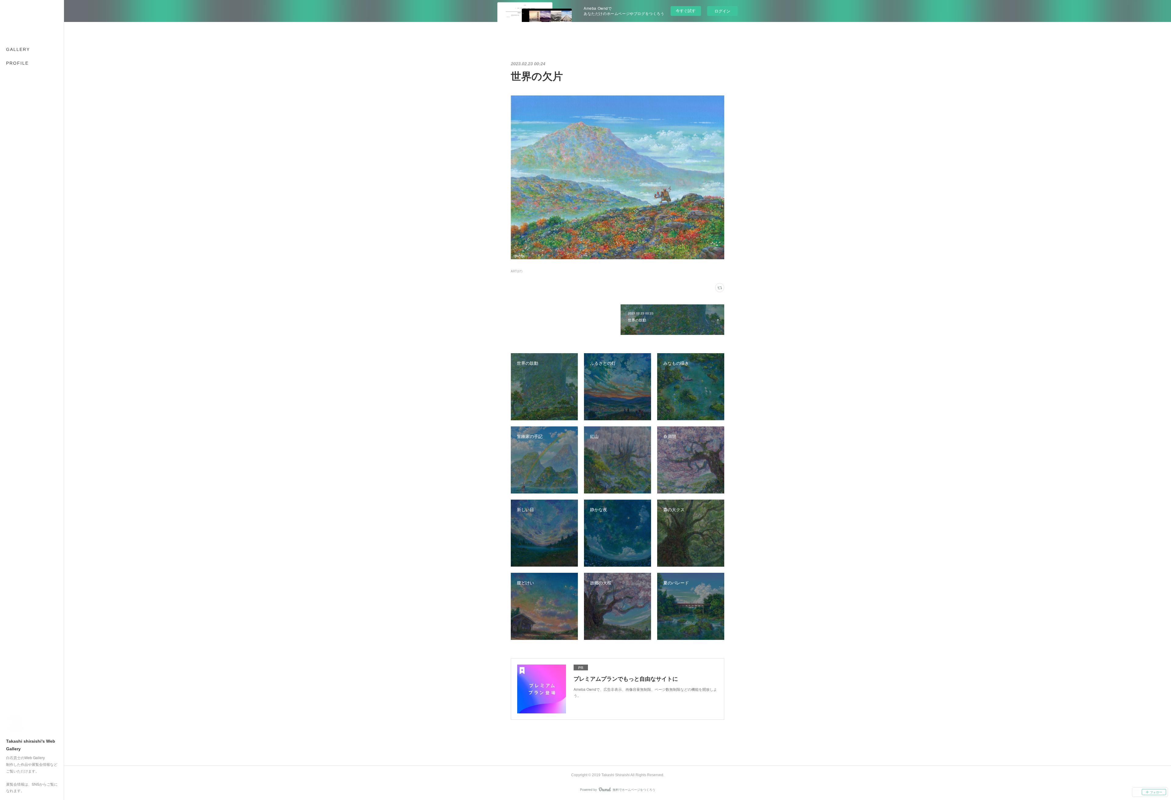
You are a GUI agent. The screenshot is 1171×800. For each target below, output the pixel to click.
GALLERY (18, 49)
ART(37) (516, 271)
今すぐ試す (686, 10)
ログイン (722, 11)
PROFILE (17, 63)
